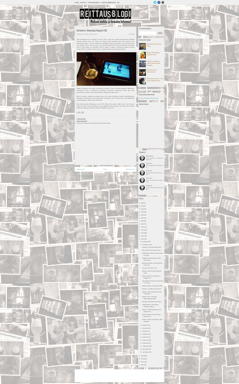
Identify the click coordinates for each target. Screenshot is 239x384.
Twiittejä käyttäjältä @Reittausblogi (148, 98)
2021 (142, 218)
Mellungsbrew (149, 156)
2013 (142, 356)
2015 (142, 236)
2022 (142, 215)
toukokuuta (146, 340)
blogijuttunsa (97, 45)
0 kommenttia (131, 34)
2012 (142, 359)
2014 (142, 239)
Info (118, 2)
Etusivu (77, 2)
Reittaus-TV (83, 2)
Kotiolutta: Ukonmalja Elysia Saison (152, 301)
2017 (142, 230)
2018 (142, 227)
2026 (142, 203)
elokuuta (145, 331)
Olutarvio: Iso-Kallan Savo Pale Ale (151, 289)
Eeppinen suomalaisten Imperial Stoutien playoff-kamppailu (153, 63)
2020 (142, 221)
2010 (142, 364)
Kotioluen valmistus (94, 2)
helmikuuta (146, 349)
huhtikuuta (146, 343)
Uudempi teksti (81, 169)
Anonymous (149, 163)
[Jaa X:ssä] (81, 112)
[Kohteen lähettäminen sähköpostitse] (77, 112)
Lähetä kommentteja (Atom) (85, 176)
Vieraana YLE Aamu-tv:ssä (149, 268)
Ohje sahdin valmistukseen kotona (151, 250)
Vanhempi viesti (130, 169)
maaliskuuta (146, 346)
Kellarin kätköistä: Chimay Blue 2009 (152, 286)
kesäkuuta (146, 337)
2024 (142, 209)
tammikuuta (146, 352)
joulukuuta (145, 241)
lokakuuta (145, 325)
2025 (142, 206)
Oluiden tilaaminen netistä (108, 2)
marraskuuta (146, 244)
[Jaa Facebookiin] (83, 112)
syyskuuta (146, 328)
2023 (142, 212)
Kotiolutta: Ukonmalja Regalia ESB (151, 247)
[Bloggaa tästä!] (79, 112)
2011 (142, 362)
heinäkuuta (146, 334)
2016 (142, 233)
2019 (142, 224)
